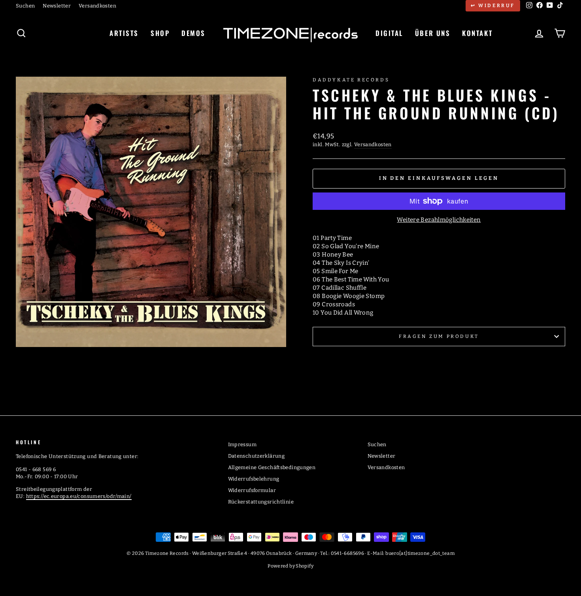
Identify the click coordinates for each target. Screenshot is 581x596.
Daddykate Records (351, 80)
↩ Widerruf (493, 5)
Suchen (25, 6)
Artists (124, 33)
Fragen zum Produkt (439, 336)
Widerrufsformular (252, 490)
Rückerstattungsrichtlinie (261, 502)
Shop (160, 33)
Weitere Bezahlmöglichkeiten (439, 219)
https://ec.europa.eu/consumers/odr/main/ (79, 496)
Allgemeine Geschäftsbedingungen (272, 467)
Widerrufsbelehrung (253, 479)
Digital (389, 33)
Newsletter (57, 6)
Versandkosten (97, 6)
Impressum (242, 444)
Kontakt (477, 33)
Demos (193, 33)
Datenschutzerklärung (256, 456)
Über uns (432, 33)
